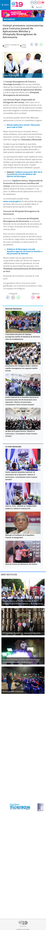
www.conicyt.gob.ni (12, 201)
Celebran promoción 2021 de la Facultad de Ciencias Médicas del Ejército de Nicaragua (24, 174)
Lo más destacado (13, 446)
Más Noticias (9, 574)
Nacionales (9, 19)
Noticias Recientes (13, 308)
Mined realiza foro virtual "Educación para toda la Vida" (23, 126)
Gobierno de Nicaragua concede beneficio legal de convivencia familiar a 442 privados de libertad (24, 251)
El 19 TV (23, 926)
